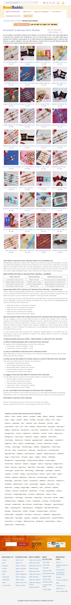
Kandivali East (44, 430)
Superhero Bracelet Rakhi (59, 250)
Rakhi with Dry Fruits (35, 566)
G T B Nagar (18, 521)
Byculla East (23, 491)
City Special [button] (56, 11)
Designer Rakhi (47, 571)
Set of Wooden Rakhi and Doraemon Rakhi (48, 146)
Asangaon (33, 464)
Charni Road (28, 497)
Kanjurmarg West (28, 508)
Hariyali (25, 511)
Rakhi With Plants (34, 587)
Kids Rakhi (46, 568)
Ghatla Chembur (50, 521)
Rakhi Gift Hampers (35, 574)
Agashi (31, 457)
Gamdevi (25, 464)
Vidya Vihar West (10, 453)
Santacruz (8, 423)
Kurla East (15, 491)
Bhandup (51, 416)
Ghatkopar (59, 416)
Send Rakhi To (7, 557)
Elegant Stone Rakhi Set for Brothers (30, 125)
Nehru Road (17, 480)
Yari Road (24, 457)
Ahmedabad (5, 580)
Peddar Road (38, 497)
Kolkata (4, 571)
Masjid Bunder (50, 491)
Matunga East (9, 437)
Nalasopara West (45, 518)
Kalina (56, 423)
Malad (39, 416)
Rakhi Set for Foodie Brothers (44, 62)
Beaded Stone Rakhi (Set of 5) (12, 146)
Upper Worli (31, 467)
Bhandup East (9, 460)
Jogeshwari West (37, 440)
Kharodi (40, 464)
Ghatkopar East (59, 430)
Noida (4, 582)
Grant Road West (54, 450)
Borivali (19, 416)
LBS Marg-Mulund (55, 501)
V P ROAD (15, 474)
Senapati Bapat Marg (20, 494)
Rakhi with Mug (33, 577)
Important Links (60, 558)
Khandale (7, 511)
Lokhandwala (36, 501)
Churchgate (51, 426)
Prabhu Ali (27, 440)
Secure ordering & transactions (54, 540)
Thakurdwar (50, 467)
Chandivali (29, 423)
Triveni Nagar (9, 470)
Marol (14, 450)
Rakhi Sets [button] (27, 11)
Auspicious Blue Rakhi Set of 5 (60, 229)
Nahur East (32, 477)
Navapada (35, 518)
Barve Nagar (40, 467)
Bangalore (5, 566)
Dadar (6, 420)
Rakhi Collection (47, 558)
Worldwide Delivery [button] (13, 16)
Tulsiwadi (7, 474)
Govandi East (34, 480)
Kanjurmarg (48, 464)
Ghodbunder (39, 521)
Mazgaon (39, 453)
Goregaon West (9, 433)
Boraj (54, 494)
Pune (3, 574)
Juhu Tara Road (26, 504)
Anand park (31, 450)
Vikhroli (26, 420)
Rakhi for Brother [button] (13, 11)
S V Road (39, 443)
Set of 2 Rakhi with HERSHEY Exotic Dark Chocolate (18, 229)
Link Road (7, 504)
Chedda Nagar (39, 470)
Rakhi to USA (19, 560)
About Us (59, 562)
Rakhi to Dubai (20, 580)
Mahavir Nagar (9, 514)
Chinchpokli (51, 457)
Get (53, 2)
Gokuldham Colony (10, 501)
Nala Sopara (60, 426)
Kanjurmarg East (16, 508)
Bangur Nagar (25, 487)
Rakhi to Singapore (21, 574)
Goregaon (32, 416)
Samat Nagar (16, 447)
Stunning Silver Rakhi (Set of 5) (61, 125)
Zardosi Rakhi (47, 579)
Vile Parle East (22, 450)
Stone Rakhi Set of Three (43, 229)
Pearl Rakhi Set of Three (11, 83)
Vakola (59, 474)
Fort (51, 430)
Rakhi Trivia (59, 588)
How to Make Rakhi (62, 591)
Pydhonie (55, 487)
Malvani (44, 457)
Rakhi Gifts (28, 16)
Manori (59, 521)
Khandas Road (16, 511)
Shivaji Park (28, 437)
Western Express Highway (36, 460)
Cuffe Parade (52, 437)
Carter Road (47, 497)
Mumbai (4, 560)
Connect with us (38, 541)
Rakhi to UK (19, 563)
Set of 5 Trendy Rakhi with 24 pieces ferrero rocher (34, 167)
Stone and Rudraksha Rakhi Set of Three (47, 250)
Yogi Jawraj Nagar (20, 460)
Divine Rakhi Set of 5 (11, 250)
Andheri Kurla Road (49, 453)
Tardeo (50, 433)
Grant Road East (29, 453)
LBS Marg (45, 501)
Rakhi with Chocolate (35, 560)
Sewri (57, 484)
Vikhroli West (48, 443)
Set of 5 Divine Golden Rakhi (27, 229)
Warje (58, 420)
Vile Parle (50, 423)
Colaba (12, 420)
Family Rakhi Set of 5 (43, 188)
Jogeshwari (16, 423)
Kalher (7, 508)
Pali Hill (55, 497)
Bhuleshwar (23, 477)
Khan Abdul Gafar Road (51, 508)
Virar (53, 420)
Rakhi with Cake (33, 568)
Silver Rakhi (46, 565)
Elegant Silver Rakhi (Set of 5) (60, 83)
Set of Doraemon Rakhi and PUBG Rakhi (15, 62)
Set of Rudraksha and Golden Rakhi (29, 146)
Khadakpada (38, 508)
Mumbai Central (41, 426)
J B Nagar (32, 511)
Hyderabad (5, 577)
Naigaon (7, 430)
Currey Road (8, 521)
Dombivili (32, 420)
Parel (16, 426)
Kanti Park (53, 511)
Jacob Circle (50, 480)
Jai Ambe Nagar (38, 504)
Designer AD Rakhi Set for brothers (29, 104)
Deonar (25, 480)
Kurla (26, 426)
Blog (57, 583)
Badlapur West (58, 464)
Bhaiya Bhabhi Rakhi (48, 573)
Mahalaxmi (34, 487)
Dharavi (20, 443)
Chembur (19, 420)
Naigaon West (56, 514)
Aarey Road (50, 484)
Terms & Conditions (62, 580)
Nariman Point (19, 470)
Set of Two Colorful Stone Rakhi (28, 208)
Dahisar (47, 420)
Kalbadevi (20, 453)
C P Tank (41, 491)
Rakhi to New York (21, 582)
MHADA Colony (19, 524)
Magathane (21, 501)
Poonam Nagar (50, 460)
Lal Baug (16, 487)
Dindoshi (57, 470)
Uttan (26, 484)
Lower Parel (34, 430)
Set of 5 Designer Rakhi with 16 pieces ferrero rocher (51, 104)
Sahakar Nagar (48, 440)
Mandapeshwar (45, 447)
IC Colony (7, 447)
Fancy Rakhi (46, 562)
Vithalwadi (60, 453)
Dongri (7, 457)
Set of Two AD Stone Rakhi (11, 167)
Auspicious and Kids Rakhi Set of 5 (13, 208)
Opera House (19, 437)
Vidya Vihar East (42, 450)
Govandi (43, 433)
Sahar (41, 487)
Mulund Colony (9, 524)
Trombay (7, 491)
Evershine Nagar (27, 447)
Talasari (48, 494)
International (21, 557)
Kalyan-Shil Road (58, 504)
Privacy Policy (60, 570)
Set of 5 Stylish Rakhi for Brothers (13, 188)
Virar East (8, 450)
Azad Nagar (49, 470)
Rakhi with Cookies (34, 580)
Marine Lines (58, 433)
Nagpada (42, 484)
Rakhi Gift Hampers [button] (41, 11)
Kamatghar (48, 504)
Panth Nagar (19, 497)
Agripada (15, 477)
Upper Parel (22, 467)
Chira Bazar (28, 514)
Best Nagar (59, 467)
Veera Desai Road (32, 474)
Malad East (8, 443)
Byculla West (33, 491)
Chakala (22, 474)
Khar (22, 423)
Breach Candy (56, 447)
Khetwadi (47, 487)
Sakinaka (32, 426)
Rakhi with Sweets (34, 563)
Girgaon (36, 437)
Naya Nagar (18, 518)
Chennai (4, 568)
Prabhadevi (35, 433)
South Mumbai (9, 426)
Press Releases (61, 585)
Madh (54, 474)
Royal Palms (8, 487)
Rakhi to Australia (21, 568)
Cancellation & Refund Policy (60, 573)
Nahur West (37, 514)
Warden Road (9, 464)
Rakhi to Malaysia (21, 577)
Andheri (7, 416)
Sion (21, 426)
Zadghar (37, 457)
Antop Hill (13, 467)
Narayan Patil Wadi (57, 518)
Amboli (7, 467)
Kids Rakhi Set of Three (60, 62)
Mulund (45, 416)
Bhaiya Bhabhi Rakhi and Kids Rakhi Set (47, 83)
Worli (35, 423)
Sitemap (58, 577)
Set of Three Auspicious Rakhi (28, 188)
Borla (14, 443)
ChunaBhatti (46, 514)
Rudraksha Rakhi (47, 582)
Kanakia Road (16, 504)
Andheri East (18, 440)
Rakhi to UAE (19, 571)
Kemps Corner (15, 457)
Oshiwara (7, 477)
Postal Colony (9, 440)
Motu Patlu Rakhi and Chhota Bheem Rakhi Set (49, 208)
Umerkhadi (8, 484)
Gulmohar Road (17, 484)
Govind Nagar (34, 484)
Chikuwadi (43, 437)
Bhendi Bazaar (9, 497)
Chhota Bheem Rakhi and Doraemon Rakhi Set (32, 250)
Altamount (18, 464)
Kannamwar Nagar (42, 511)
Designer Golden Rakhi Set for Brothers (47, 167)
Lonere (28, 501)
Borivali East (15, 430)
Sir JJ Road (31, 494)
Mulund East (26, 433)
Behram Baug (29, 470)
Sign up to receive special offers (15, 540)
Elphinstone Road (29, 521)
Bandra (25, 416)
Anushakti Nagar (30, 443)
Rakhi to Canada (20, 566)
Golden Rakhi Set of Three (11, 125)
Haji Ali (48, 474)
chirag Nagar (19, 514)
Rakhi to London (20, 585)
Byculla (56, 443)
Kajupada (27, 518)
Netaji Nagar (8, 480)
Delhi (3, 563)
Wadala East (60, 480)
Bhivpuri (59, 491)
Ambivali (36, 447)
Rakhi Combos (34, 557)
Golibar (61, 497)
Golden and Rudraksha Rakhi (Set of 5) (30, 62)
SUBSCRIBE (22, 544)
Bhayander (42, 423)
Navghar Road (9, 518)
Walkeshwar (53, 477)
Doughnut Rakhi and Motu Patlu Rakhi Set (15, 104)
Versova (18, 433)
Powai (13, 416)
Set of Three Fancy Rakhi (27, 83)
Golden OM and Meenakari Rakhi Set (46, 125)
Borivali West (25, 430)
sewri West (8, 494)
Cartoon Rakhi (47, 589)
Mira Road (40, 420)
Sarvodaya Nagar (42, 477)
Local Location (6, 585)
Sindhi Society (40, 494)
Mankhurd (42, 480)
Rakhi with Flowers (34, 571)
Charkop (41, 474)
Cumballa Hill (58, 440)
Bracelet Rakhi (47, 576)
